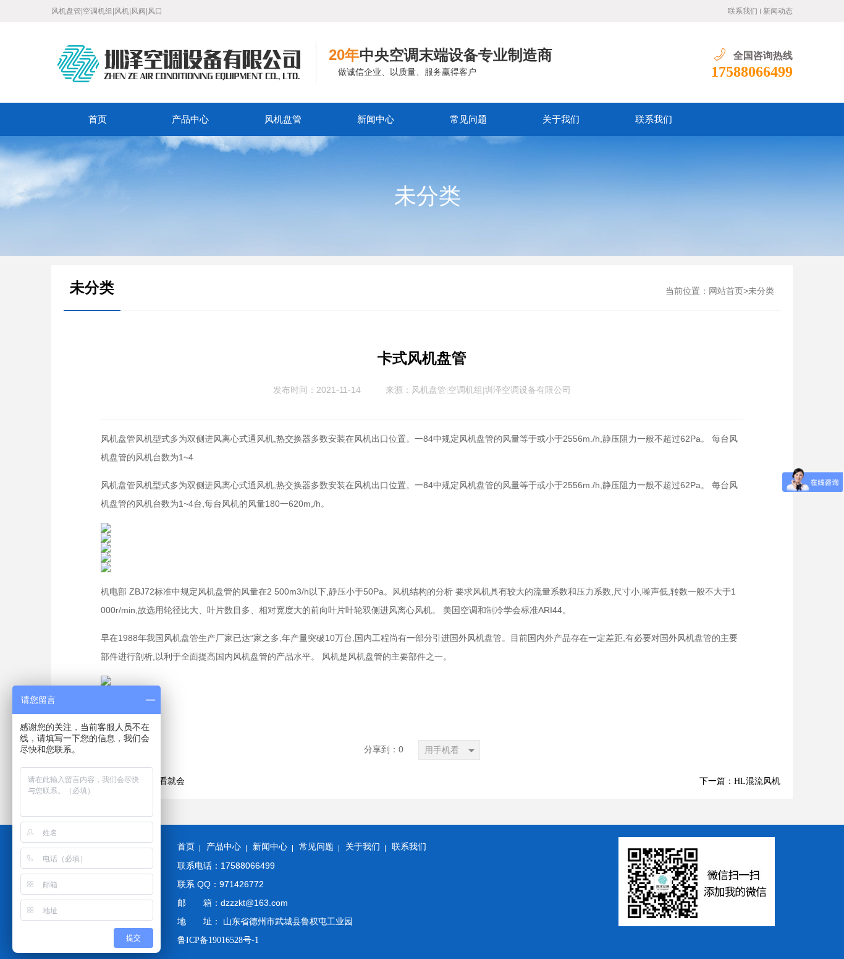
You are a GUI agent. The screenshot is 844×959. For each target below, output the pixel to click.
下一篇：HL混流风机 (739, 781)
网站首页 (726, 291)
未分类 (427, 196)
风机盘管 (283, 119)
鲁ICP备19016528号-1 (218, 940)
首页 (97, 119)
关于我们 (561, 119)
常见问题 (468, 119)
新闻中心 (375, 119)
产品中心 (190, 119)
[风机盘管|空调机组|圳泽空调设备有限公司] (183, 62)
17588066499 (752, 72)
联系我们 (742, 11)
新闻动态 (778, 11)
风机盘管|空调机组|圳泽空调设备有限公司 (491, 390)
